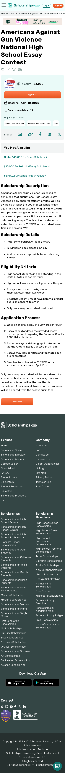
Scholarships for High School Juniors (13, 528)
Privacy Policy (44, 477)
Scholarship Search (12, 450)
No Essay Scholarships (14, 642)
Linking (40, 468)
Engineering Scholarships (15, 660)
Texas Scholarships (47, 556)
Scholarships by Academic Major (45, 609)
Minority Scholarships (13, 595)
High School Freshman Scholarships (49, 550)
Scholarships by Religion (50, 615)
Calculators (7, 481)
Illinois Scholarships (47, 574)
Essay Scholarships (12, 637)
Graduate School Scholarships (10, 543)
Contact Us (42, 454)
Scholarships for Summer (15, 651)
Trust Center (43, 486)
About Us (41, 445)
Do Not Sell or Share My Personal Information (32, 764)
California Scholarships (49, 560)
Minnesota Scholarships (49, 595)
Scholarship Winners (12, 459)
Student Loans (9, 477)
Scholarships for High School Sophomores (13, 536)
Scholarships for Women (15, 604)
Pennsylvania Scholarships (43, 585)
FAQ (38, 450)
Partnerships (43, 459)
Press (4, 500)
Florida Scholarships (47, 565)
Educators (7, 491)
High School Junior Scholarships (46, 532)
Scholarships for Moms (14, 608)
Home (4, 445)
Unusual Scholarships (13, 646)
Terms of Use (43, 481)
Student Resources (12, 486)
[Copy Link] (30, 134)
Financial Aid (8, 468)
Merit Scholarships (11, 628)
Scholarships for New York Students (13, 589)
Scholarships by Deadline (45, 602)
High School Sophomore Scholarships (43, 541)
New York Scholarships (49, 569)
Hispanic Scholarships (13, 599)
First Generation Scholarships (10, 622)
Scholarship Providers (13, 495)
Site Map (41, 472)
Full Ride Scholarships (13, 633)
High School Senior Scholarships (47, 524)
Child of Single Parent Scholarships (48, 626)
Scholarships (7, 13)
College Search (9, 463)
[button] (3, 69)
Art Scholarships (10, 655)
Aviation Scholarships (13, 664)
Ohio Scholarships (46, 591)
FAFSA (5, 472)
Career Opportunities (48, 463)
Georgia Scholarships (48, 579)
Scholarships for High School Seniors (13, 521)
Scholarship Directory (13, 454)
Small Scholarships (47, 619)
